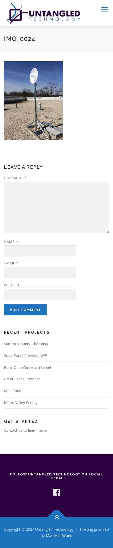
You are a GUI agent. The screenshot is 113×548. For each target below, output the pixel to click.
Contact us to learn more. (26, 430)
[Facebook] (56, 492)
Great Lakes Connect (22, 378)
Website (12, 284)
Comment (15, 178)
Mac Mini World (59, 535)
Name (11, 241)
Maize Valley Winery (21, 402)
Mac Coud (12, 390)
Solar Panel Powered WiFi (26, 355)
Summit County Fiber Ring (26, 343)
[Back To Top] (56, 517)
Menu (104, 9)
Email (11, 263)
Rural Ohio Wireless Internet (28, 367)
